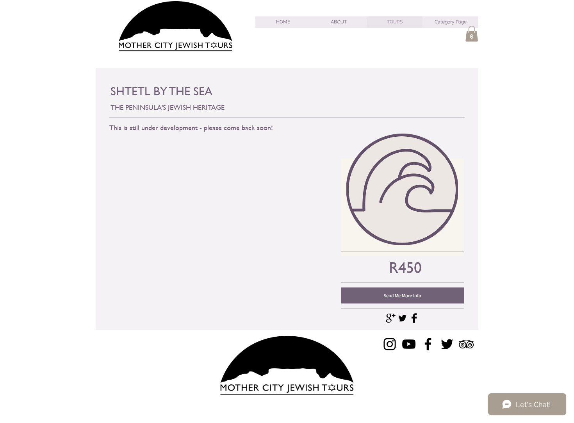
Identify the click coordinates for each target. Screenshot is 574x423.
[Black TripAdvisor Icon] (466, 344)
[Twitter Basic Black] (402, 318)
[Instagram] (389, 344)
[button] (471, 34)
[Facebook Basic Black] (414, 318)
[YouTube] (409, 344)
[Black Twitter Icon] (447, 344)
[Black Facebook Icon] (428, 344)
